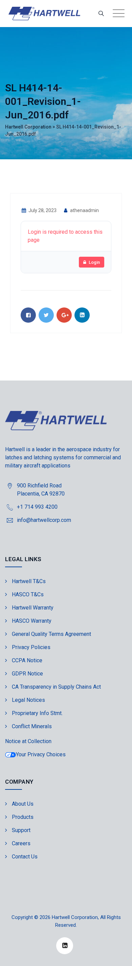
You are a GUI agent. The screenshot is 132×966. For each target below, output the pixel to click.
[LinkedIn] (64, 945)
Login (94, 262)
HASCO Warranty (31, 621)
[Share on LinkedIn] (82, 315)
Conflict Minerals (32, 726)
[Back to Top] (117, 955)
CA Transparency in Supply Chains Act (56, 687)
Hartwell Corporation (75, 917)
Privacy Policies (31, 647)
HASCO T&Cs (28, 594)
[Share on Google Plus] (64, 315)
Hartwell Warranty (32, 607)
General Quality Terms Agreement (51, 634)
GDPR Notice (27, 673)
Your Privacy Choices (41, 754)
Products (23, 817)
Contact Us (25, 856)
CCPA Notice (27, 660)
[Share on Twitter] (46, 315)
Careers (21, 843)
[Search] (101, 13)
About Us (23, 804)
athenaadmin (84, 210)
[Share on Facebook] (28, 315)
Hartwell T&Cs (29, 581)
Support (21, 830)
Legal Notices (28, 700)
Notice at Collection (28, 741)
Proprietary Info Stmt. (37, 713)
